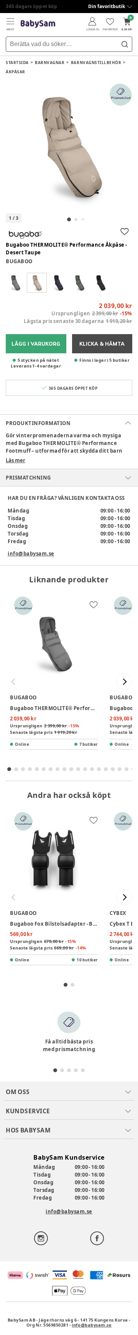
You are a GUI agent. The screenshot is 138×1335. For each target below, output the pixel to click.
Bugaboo (19, 261)
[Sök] (124, 44)
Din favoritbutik (106, 6)
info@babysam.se (31, 553)
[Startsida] (38, 24)
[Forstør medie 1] (69, 146)
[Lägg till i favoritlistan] (124, 231)
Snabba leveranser (28, 6)
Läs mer (15, 460)
